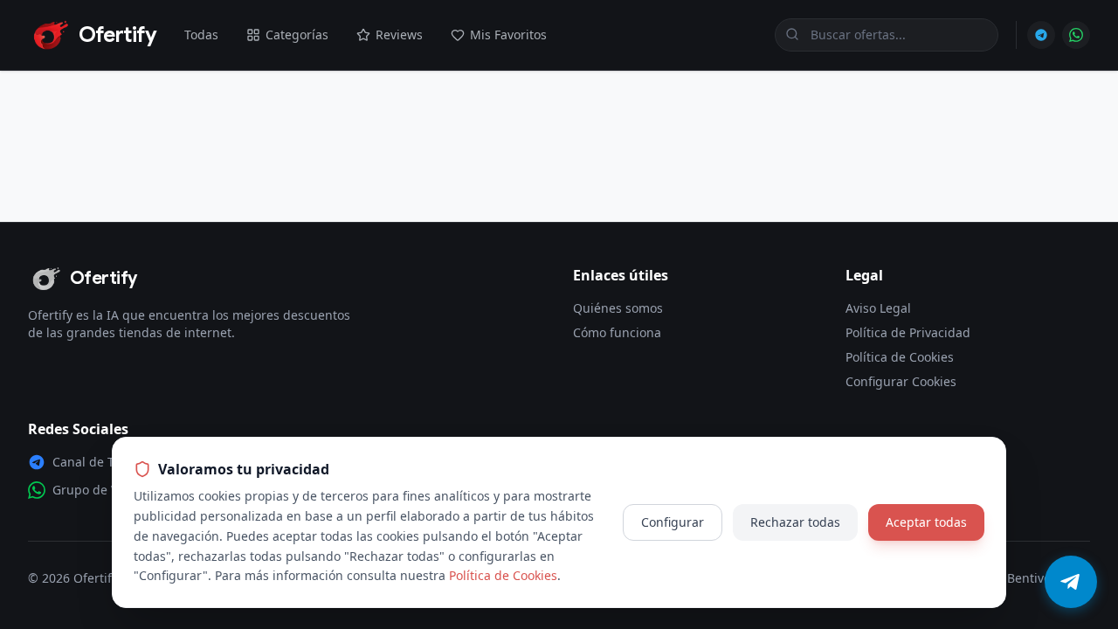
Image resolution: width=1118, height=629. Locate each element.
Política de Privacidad (907, 332)
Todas (201, 34)
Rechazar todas (795, 522)
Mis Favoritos (508, 34)
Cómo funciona (617, 332)
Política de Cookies (899, 357)
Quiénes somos (618, 308)
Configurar (672, 522)
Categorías (297, 34)
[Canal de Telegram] (1041, 35)
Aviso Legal (878, 308)
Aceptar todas (926, 522)
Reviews (399, 34)
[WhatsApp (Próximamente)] (1076, 35)
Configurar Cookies (900, 381)
